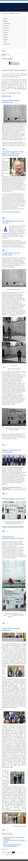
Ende (12, 854)
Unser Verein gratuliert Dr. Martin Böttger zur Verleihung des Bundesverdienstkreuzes (13, 153)
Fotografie (5, 39)
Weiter (7, 854)
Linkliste (5, 42)
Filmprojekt (5, 32)
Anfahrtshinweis (6, 44)
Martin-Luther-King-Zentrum (13, 211)
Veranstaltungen (6, 23)
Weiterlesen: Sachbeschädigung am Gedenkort (12, 526)
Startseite (11, 13)
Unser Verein (6, 28)
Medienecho (6, 35)
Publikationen (6, 25)
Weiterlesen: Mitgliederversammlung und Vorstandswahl (11, 488)
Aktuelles (5, 21)
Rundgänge (5, 37)
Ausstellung (5, 30)
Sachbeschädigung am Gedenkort (13, 499)
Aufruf (4, 843)
